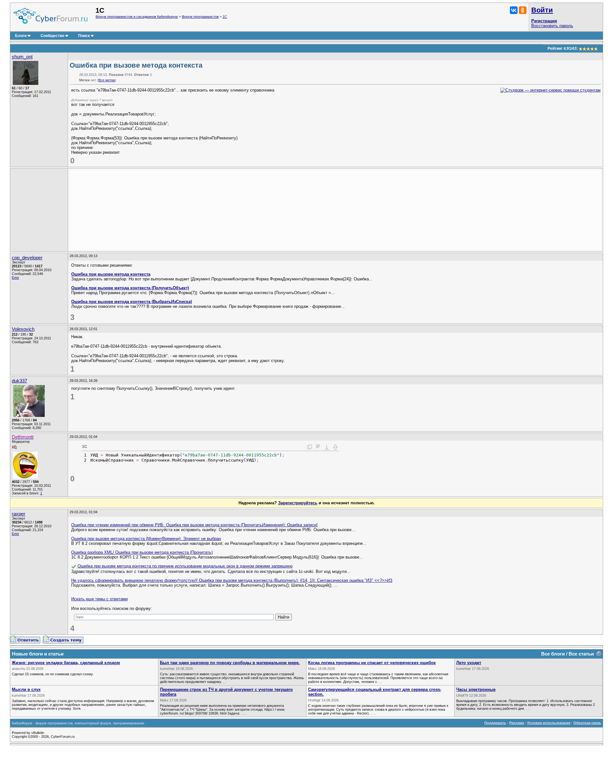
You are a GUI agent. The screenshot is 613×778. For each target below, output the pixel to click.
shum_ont (22, 56)
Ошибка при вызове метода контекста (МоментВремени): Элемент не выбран (146, 538)
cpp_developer (27, 257)
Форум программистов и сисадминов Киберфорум (136, 17)
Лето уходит (468, 662)
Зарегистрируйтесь (297, 502)
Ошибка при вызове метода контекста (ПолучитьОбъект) (130, 287)
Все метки (106, 80)
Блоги (20, 35)
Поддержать (495, 723)
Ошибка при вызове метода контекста (110, 274)
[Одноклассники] (522, 10)
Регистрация (544, 21)
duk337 (19, 380)
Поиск (84, 35)
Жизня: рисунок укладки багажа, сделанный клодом (66, 662)
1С (225, 17)
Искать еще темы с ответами (99, 598)
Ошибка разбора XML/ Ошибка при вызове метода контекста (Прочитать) (142, 552)
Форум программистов (200, 17)
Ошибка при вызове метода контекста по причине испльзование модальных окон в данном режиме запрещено (185, 566)
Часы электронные (476, 689)
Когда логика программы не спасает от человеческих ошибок (372, 662)
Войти (542, 10)
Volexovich (23, 329)
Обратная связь (587, 723)
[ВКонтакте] (514, 10)
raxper (18, 513)
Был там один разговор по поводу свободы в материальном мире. (230, 662)
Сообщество (52, 35)
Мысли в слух (26, 689)
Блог (15, 277)
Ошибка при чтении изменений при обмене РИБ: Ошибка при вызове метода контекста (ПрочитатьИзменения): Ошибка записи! (194, 524)
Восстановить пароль (552, 25)
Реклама (516, 723)
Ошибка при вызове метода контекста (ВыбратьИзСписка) (131, 301)
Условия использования (548, 723)
